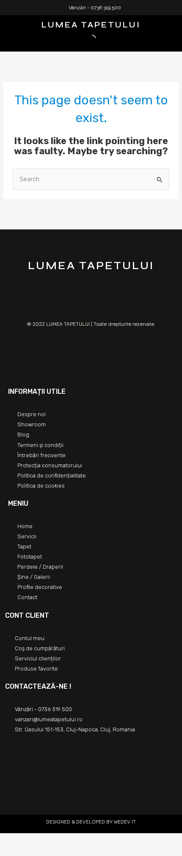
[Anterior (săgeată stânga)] (8, 852)
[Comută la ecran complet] (45, 840)
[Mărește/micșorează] (64, 840)
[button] (9, 24)
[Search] (84, 39)
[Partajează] (27, 840)
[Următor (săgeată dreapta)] (27, 852)
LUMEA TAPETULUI (91, 25)
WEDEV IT (124, 822)
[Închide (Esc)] (8, 840)
